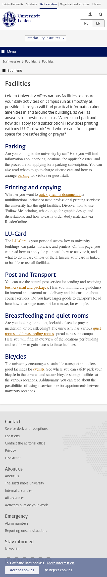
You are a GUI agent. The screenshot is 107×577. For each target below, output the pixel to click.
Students (31, 4)
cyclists (38, 369)
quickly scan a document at (60, 194)
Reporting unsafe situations (26, 530)
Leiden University (12, 4)
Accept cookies (22, 570)
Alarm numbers (16, 523)
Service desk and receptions (26, 428)
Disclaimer (13, 458)
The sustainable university (24, 483)
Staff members (48, 4)
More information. (61, 563)
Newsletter (13, 548)
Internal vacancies (18, 490)
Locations (12, 436)
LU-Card (19, 240)
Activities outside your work (26, 505)
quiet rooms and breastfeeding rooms (53, 330)
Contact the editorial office (25, 443)
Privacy (10, 450)
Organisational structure (75, 4)
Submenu (14, 70)
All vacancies (14, 498)
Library (96, 4)
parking (24, 175)
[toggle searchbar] (101, 14)
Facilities (31, 62)
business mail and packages (26, 287)
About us (12, 476)
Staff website (11, 62)
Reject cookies (60, 570)
